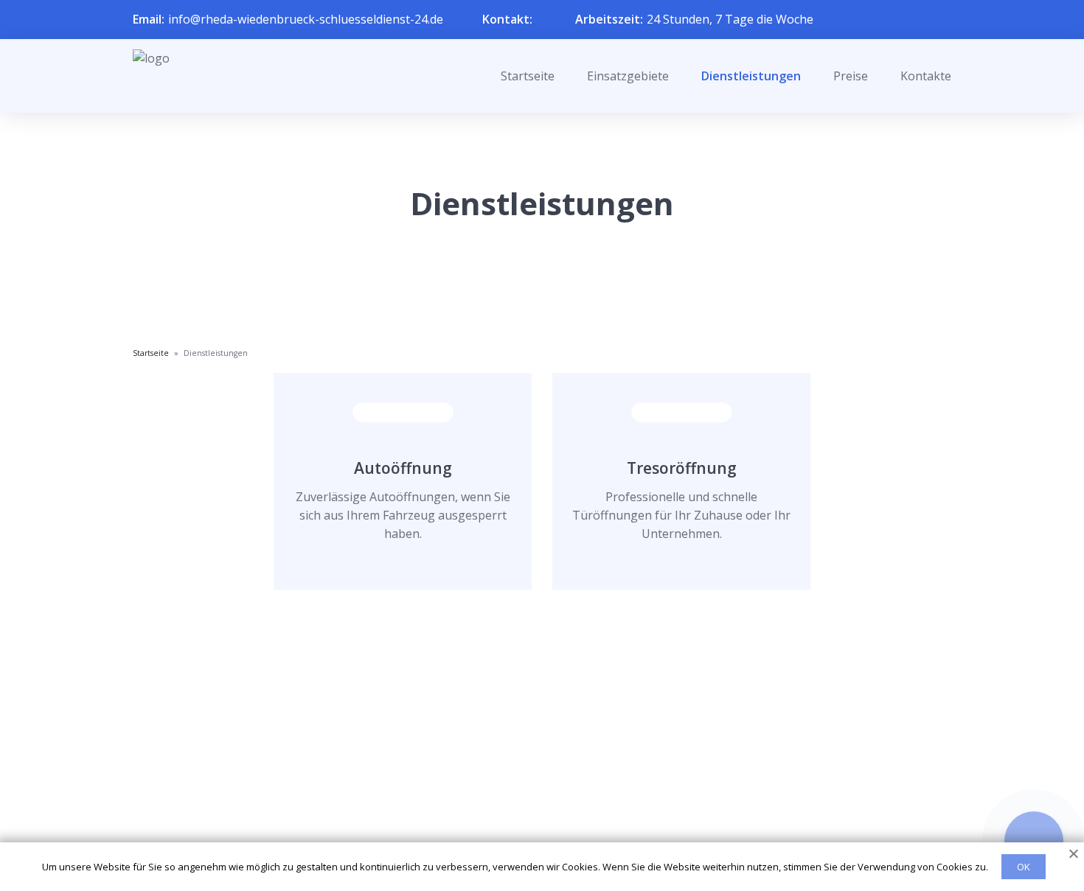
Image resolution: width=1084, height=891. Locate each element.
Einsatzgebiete (628, 76)
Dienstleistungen (751, 76)
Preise (850, 76)
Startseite (528, 76)
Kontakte (925, 76)
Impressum (532, 826)
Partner (522, 802)
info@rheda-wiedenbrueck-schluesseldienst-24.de (305, 19)
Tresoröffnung (682, 468)
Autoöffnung (403, 468)
